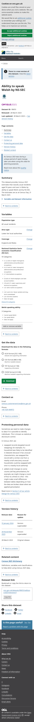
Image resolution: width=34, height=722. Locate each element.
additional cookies (24, 18)
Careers (4, 662)
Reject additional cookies (17, 35)
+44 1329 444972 (8, 410)
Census (5, 63)
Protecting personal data (13, 143)
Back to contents (11, 206)
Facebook (8, 610)
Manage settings (8, 39)
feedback (21, 46)
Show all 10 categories (8, 302)
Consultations (7, 695)
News (4, 668)
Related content (10, 150)
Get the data (8, 137)
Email (19, 613)
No (29, 622)
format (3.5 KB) (17, 373)
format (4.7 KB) (12, 367)
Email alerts (6, 702)
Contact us (8, 140)
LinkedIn (8, 613)
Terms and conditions (10, 648)
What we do (6, 659)
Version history (9, 147)
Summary (7, 130)
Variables (7, 133)
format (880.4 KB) (13, 361)
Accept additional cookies (17, 31)
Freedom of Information (11, 672)
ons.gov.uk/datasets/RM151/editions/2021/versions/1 (16, 591)
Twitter (20, 610)
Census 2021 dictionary (12, 561)
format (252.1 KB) (16, 354)
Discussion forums (9, 698)
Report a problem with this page (15, 627)
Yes (25, 622)
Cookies (5, 642)
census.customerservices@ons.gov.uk (16, 403)
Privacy (4, 645)
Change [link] (29, 230)
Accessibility (6, 638)
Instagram (5, 685)
